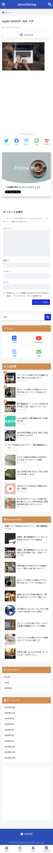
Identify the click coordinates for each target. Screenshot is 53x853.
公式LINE (46, 851)
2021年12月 (10, 707)
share (20, 851)
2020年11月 (10, 713)
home (6, 851)
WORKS (8, 688)
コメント (8, 228)
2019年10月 (10, 758)
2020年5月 (9, 718)
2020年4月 (9, 724)
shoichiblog (27, 4)
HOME (28, 834)
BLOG (7, 677)
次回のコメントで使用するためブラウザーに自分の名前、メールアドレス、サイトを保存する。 (28, 294)
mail (14, 356)
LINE (39, 356)
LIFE (7, 682)
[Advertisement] (26, 99)
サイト (6, 282)
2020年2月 (9, 735)
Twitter (33, 851)
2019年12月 (10, 747)
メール (7, 271)
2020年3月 (9, 730)
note (14, 342)
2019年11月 (10, 752)
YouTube (38, 342)
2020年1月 (9, 741)
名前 (6, 260)
